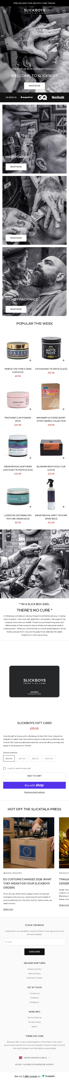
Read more (8, 909)
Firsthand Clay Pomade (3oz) (18, 419)
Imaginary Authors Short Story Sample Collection (51, 419)
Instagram (34, 1002)
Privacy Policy (34, 1022)
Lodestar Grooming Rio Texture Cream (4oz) (17, 517)
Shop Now (34, 86)
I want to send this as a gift (19, 768)
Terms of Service (34, 1017)
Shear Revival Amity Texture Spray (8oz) (51, 517)
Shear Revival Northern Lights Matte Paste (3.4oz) (18, 468)
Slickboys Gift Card (34, 723)
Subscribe (34, 952)
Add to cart (34, 776)
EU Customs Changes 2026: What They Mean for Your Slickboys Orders (27, 883)
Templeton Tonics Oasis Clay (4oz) (17, 370)
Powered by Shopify (43, 1064)
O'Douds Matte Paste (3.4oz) (51, 369)
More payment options (34, 792)
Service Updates (12, 873)
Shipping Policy (34, 969)
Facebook (34, 997)
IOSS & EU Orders (34, 978)
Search (34, 1026)
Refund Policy (34, 973)
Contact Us (34, 993)
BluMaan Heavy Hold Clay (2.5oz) (51, 468)
